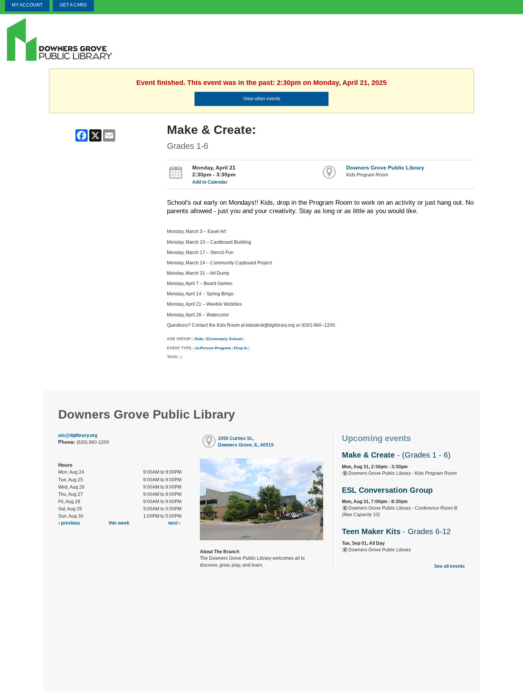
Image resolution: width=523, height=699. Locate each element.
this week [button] (119, 523)
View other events (261, 98)
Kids (199, 339)
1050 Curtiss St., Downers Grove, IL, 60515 (246, 442)
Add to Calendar (209, 182)
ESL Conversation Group (387, 490)
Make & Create (396, 455)
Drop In (240, 348)
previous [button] (70, 523)
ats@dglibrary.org (77, 435)
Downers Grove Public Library (385, 168)
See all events (449, 566)
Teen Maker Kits (396, 531)
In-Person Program (213, 348)
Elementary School (224, 339)
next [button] (173, 523)
